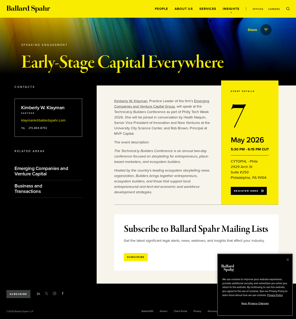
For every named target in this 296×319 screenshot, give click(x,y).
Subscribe (18, 294)
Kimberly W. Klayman (130, 101)
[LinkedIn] (38, 293)
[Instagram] (54, 293)
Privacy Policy (275, 295)
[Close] (287, 259)
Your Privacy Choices (255, 303)
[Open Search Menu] (288, 9)
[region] (255, 285)
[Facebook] (62, 293)
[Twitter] (46, 293)
